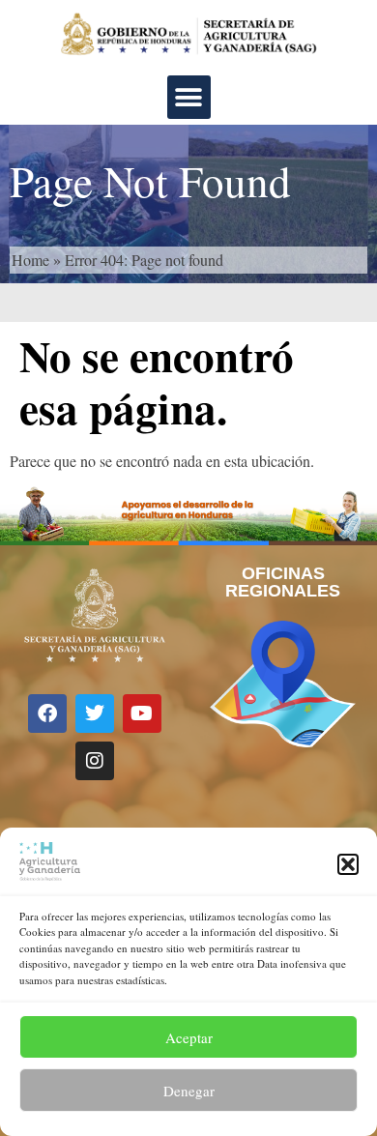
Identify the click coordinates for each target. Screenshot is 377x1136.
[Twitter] (94, 713)
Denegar (189, 1090)
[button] (348, 864)
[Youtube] (142, 713)
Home (30, 259)
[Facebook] (47, 713)
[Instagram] (94, 761)
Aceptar (189, 1037)
